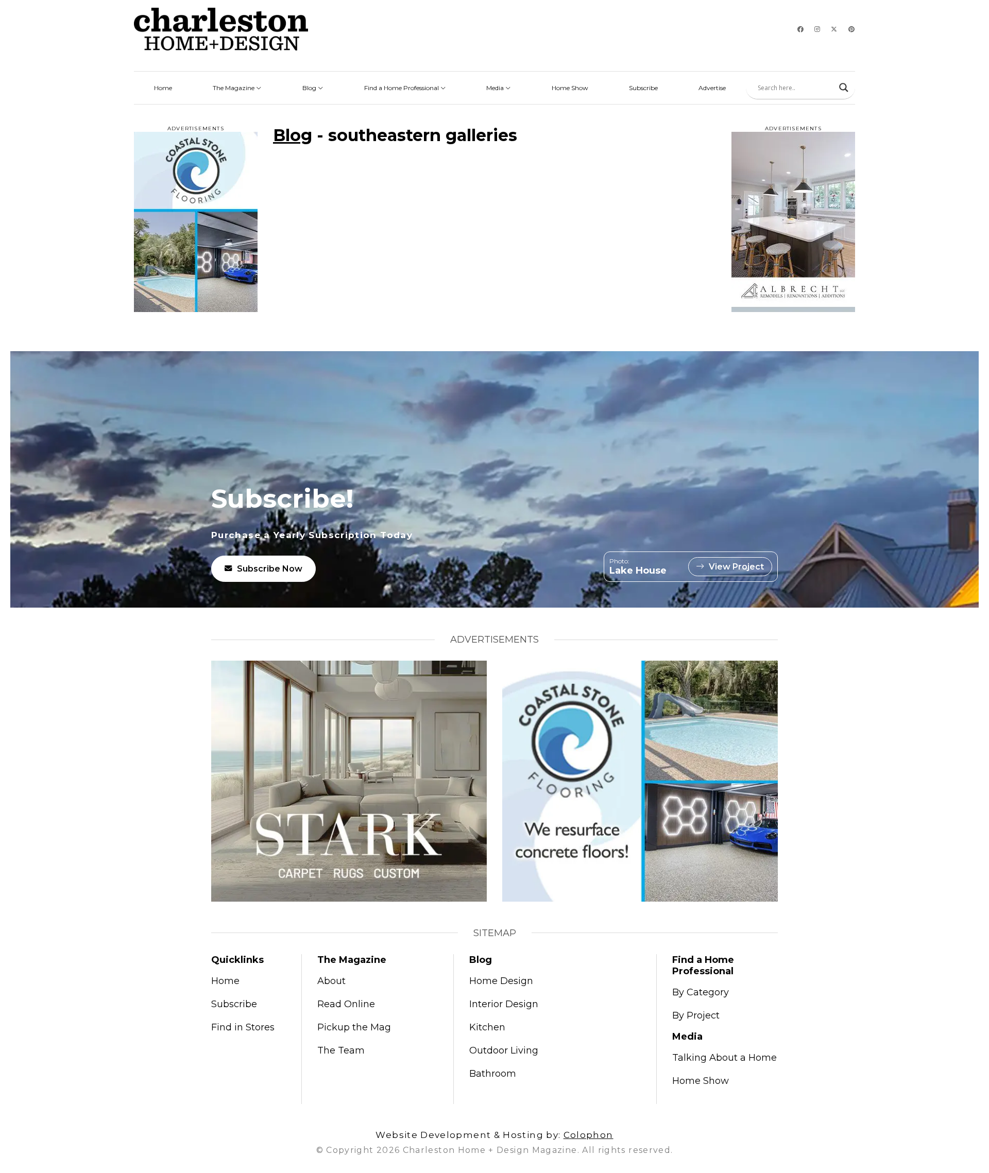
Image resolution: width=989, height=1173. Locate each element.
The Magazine (234, 88)
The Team (341, 1050)
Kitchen (487, 1027)
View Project (736, 567)
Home (163, 88)
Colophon (588, 1135)
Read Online (346, 1004)
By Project (696, 1015)
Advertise (712, 88)
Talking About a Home (724, 1057)
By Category (700, 992)
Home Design (501, 981)
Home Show (570, 88)
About (331, 981)
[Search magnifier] (844, 87)
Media (495, 88)
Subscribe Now (269, 569)
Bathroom (492, 1073)
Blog (310, 88)
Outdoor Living (503, 1050)
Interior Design (503, 1004)
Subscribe (643, 88)
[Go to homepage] (221, 29)
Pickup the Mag (354, 1027)
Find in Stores (243, 1027)
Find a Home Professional (402, 88)
